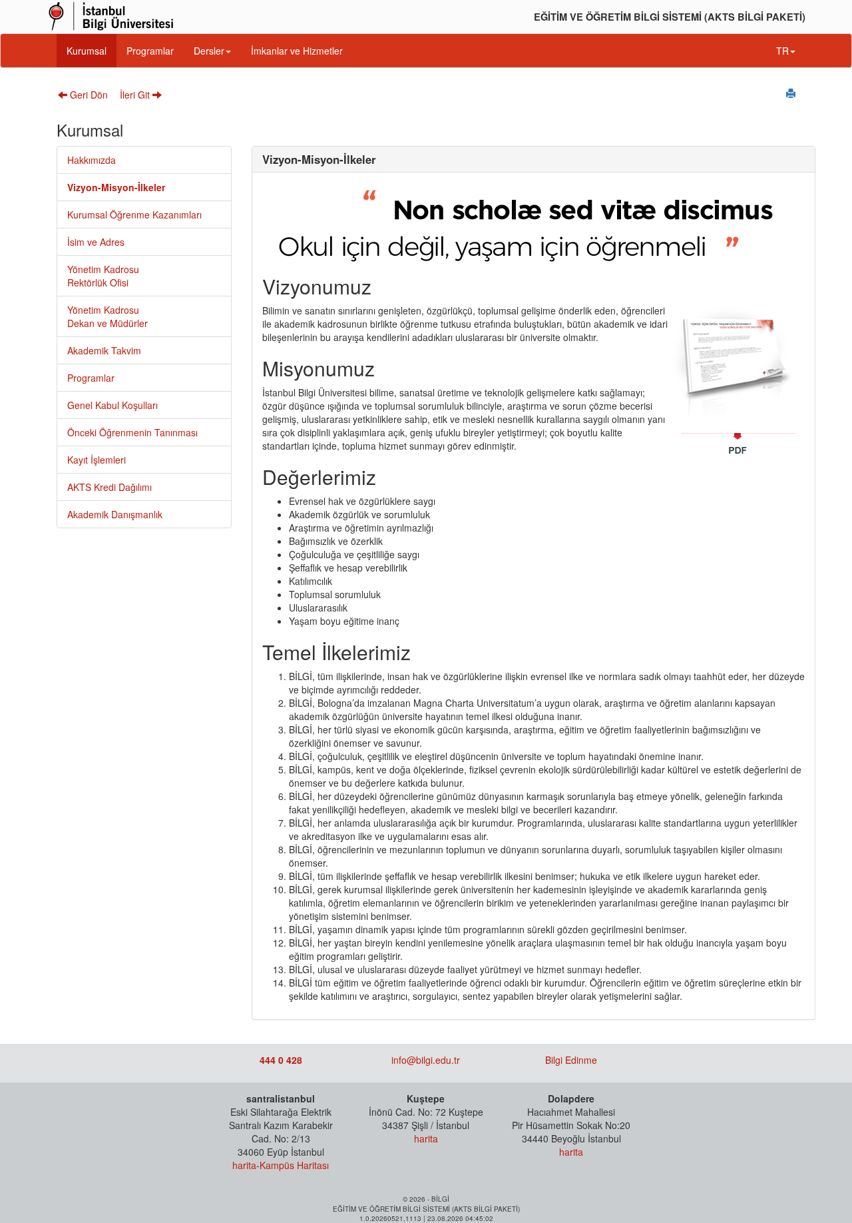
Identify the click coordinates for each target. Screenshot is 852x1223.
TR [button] (782, 50)
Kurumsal (86, 50)
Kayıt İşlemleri (96, 459)
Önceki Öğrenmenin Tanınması (132, 432)
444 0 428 (281, 1059)
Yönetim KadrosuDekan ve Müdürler (107, 316)
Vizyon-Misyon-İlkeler (116, 187)
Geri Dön (87, 94)
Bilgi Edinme (571, 1059)
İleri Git (136, 94)
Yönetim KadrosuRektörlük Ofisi (103, 275)
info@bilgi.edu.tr (425, 1059)
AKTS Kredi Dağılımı (109, 487)
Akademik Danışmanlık (114, 514)
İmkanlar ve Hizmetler (297, 50)
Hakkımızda (91, 160)
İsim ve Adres (95, 241)
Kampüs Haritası (294, 1165)
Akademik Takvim (104, 350)
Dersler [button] (209, 50)
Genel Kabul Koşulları (112, 405)
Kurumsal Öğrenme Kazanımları (134, 214)
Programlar (150, 50)
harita (244, 1165)
